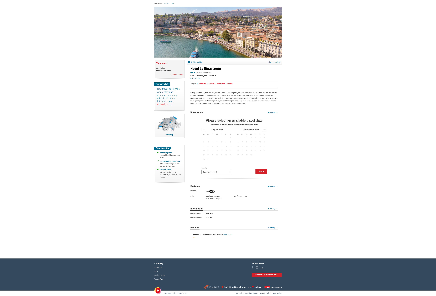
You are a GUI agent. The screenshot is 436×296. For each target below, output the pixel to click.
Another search (177, 75)
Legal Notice (277, 293)
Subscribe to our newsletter (266, 275)
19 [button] (217, 151)
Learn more (227, 234)
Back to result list (196, 62)
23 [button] (204, 155)
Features (211, 83)
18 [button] (212, 151)
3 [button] (208, 142)
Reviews (230, 83)
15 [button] (230, 146)
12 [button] (217, 146)
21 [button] (226, 151)
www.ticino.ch (158, 3)
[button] (204, 129)
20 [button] (221, 151)
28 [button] (226, 155)
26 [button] (217, 155)
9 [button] (203, 146)
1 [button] (230, 138)
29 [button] (230, 155)
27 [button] (221, 155)
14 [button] (226, 146)
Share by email (273, 62)
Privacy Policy (265, 293)
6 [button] (221, 142)
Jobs (156, 271)
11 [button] (212, 146)
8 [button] (230, 142)
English (166, 3)
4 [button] (212, 142)
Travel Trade (159, 279)
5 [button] (217, 142)
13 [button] (221, 146)
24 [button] (208, 155)
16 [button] (204, 151)
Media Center (159, 275)
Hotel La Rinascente (205, 69)
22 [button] (230, 151)
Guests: (204, 168)
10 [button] (208, 146)
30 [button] (204, 159)
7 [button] (242, 142)
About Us (158, 267)
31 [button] (208, 159)
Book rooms (202, 83)
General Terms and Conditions (247, 293)
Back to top (271, 112)
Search (261, 171)
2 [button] (203, 142)
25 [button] (212, 155)
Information (221, 83)
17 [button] (208, 151)
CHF (173, 3)
